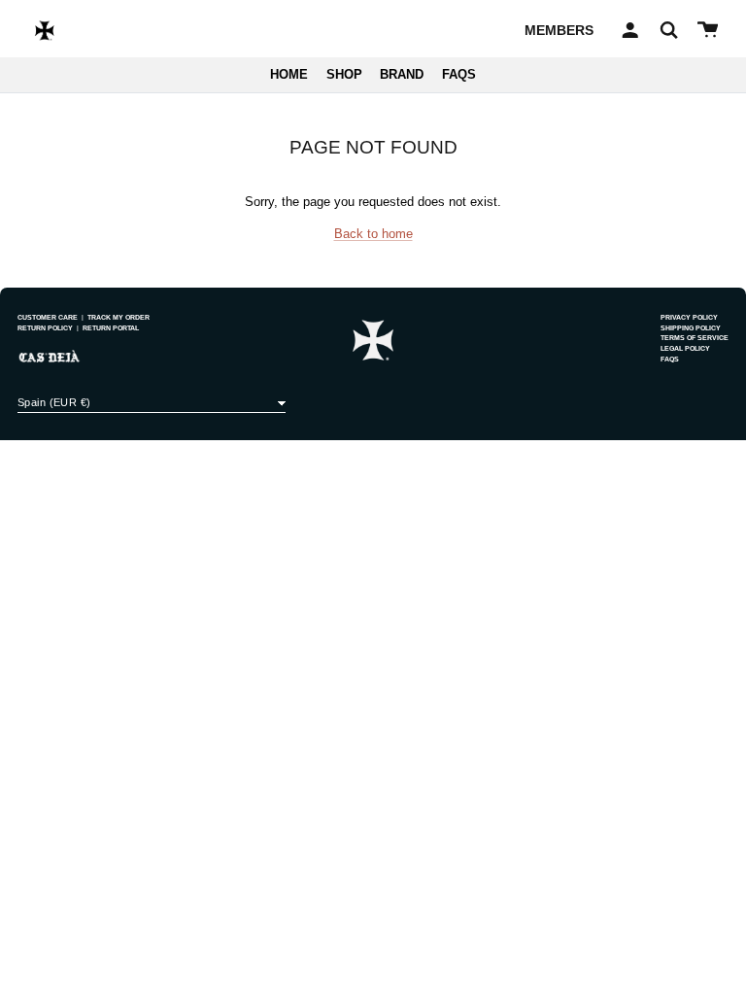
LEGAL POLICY (685, 348)
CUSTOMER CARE (47, 317)
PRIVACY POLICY (689, 317)
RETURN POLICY (45, 328)
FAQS (459, 75)
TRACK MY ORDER (118, 317)
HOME (289, 75)
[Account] (627, 30)
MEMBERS (559, 30)
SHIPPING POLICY (691, 328)
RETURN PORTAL (111, 328)
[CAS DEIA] (44, 30)
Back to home (373, 234)
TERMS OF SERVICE (695, 337)
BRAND (402, 75)
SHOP (344, 75)
